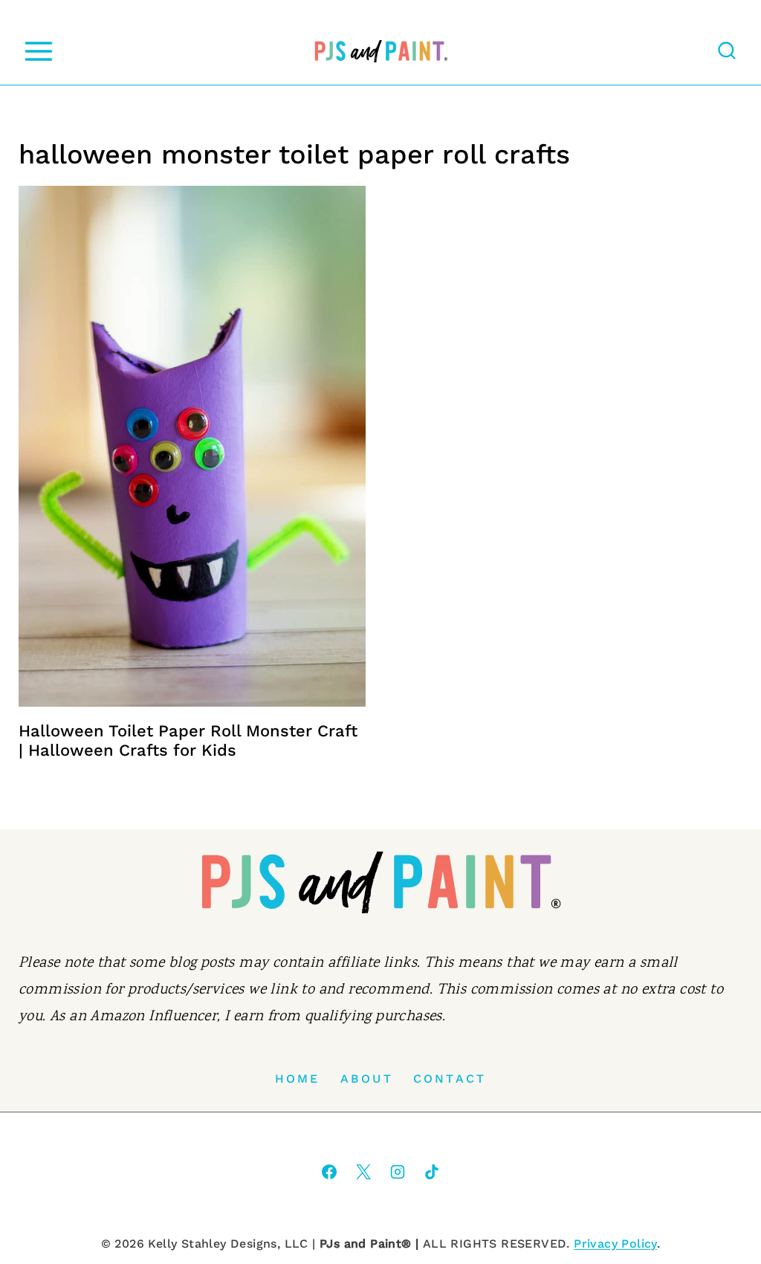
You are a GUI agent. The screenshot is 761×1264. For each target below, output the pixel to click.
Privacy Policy (615, 1244)
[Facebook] (329, 1172)
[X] (363, 1172)
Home (297, 1079)
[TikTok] (432, 1172)
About (366, 1079)
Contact (449, 1079)
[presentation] (192, 446)
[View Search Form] (726, 51)
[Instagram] (397, 1172)
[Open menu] (38, 50)
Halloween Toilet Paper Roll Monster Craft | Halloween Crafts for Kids (188, 740)
